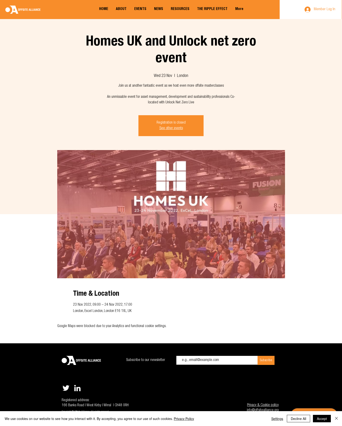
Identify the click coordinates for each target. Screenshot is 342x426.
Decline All (298, 418)
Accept (322, 418)
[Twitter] (65, 388)
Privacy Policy (184, 418)
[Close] (336, 418)
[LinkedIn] (77, 388)
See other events (171, 128)
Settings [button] (277, 418)
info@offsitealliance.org (263, 410)
